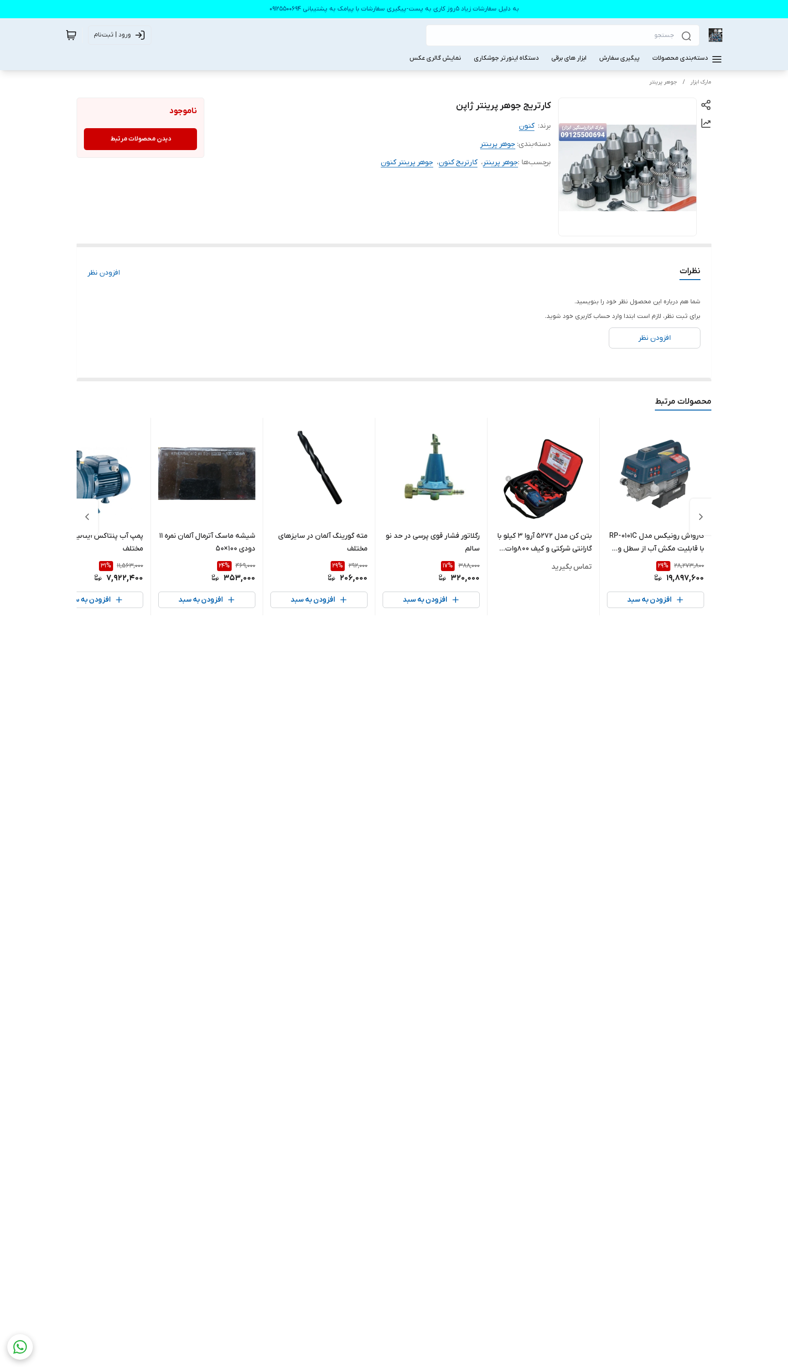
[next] (87, 517)
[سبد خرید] (71, 35)
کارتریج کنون (458, 162)
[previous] (701, 517)
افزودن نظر (104, 272)
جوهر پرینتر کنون (407, 162)
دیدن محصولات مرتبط (140, 139)
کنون (526, 125)
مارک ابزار (700, 82)
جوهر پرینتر (663, 82)
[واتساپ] (20, 1347)
